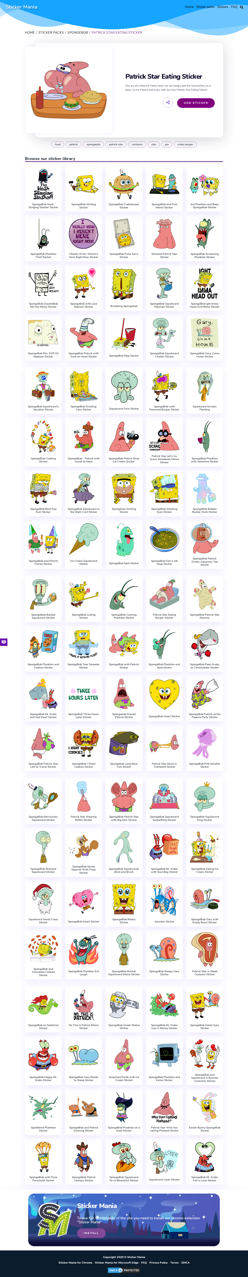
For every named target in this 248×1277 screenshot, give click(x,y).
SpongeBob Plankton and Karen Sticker (164, 1079)
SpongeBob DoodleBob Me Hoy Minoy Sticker (43, 305)
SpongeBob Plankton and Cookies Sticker (43, 666)
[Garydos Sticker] (164, 900)
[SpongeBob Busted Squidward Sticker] (43, 594)
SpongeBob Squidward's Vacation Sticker (43, 408)
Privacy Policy (158, 1263)
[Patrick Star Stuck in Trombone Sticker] (164, 743)
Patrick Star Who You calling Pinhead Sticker (164, 1129)
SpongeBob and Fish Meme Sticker (164, 206)
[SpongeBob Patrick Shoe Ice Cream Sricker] (124, 436)
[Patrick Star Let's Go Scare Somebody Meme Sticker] (164, 435)
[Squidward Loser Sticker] (164, 1158)
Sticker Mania (21, 7)
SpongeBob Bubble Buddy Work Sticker (204, 510)
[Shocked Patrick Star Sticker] (164, 233)
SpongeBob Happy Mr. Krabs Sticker (43, 1079)
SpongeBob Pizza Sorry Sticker (124, 255)
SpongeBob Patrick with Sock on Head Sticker (84, 355)
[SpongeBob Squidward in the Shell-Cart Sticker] (84, 488)
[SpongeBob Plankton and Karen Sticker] (164, 1055)
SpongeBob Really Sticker (124, 921)
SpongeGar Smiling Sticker (124, 510)
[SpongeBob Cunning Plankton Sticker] (124, 594)
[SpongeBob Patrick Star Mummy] (205, 594)
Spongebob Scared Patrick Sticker (124, 716)
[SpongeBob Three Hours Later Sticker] (84, 694)
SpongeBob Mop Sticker (124, 355)
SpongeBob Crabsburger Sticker (124, 206)
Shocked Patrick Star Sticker (164, 255)
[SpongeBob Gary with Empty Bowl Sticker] (205, 899)
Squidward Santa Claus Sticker (43, 921)
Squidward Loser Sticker (164, 1179)
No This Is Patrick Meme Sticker (84, 1027)
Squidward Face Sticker (124, 408)
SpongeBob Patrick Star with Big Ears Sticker (124, 818)
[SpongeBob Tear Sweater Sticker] (84, 644)
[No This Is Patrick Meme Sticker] (84, 1005)
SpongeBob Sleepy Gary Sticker (164, 973)
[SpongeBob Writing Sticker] (84, 184)
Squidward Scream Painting (205, 408)
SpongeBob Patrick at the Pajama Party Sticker (205, 716)
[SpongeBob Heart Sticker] (164, 695)
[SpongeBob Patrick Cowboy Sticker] (84, 1157)
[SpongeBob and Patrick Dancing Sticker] (84, 1107)
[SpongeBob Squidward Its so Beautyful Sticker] (124, 1157)
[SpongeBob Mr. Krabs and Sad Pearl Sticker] (43, 694)
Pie (167, 144)
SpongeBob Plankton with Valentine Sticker (204, 460)
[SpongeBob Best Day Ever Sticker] (43, 488)
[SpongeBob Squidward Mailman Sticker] (164, 283)
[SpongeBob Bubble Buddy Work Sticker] (205, 488)
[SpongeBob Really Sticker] (124, 899)
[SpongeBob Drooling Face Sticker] (84, 386)
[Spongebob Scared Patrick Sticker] (124, 694)
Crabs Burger (185, 144)
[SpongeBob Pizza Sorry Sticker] (124, 233)
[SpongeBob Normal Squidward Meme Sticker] (124, 949)
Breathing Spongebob (124, 306)
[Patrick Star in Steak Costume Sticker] (205, 949)
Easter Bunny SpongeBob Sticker (204, 1129)
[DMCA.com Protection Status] (124, 1273)
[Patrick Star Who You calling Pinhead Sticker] (164, 1107)
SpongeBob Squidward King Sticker (204, 818)
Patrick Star (116, 144)
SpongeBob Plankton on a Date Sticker (124, 1129)
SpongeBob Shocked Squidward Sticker (43, 870)
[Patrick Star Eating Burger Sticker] (164, 594)
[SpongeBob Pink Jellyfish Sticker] (205, 743)
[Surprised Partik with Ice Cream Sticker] (124, 1055)
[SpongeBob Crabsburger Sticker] (124, 184)
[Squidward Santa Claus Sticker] (43, 899)
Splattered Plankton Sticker (43, 1129)
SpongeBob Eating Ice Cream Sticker (204, 870)
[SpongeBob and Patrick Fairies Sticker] (43, 539)
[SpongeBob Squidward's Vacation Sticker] (43, 386)
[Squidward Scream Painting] (205, 386)
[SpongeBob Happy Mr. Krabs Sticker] (43, 1055)
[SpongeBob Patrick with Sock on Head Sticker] (84, 333)
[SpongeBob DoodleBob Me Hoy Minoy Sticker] (43, 283)
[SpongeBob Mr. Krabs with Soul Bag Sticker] (164, 847)
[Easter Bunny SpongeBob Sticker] (205, 1107)
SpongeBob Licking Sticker (83, 616)
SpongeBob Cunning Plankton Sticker (124, 616)
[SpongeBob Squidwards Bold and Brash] (124, 847)
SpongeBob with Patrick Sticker (124, 666)
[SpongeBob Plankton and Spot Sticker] (164, 644)
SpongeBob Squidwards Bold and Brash (124, 870)
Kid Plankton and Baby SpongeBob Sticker (205, 206)
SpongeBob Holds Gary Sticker (204, 1027)
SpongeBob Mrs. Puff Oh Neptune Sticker (43, 355)
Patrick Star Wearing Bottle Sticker (84, 818)
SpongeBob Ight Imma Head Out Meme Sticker (204, 305)
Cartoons (137, 144)
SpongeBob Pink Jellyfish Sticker (204, 765)
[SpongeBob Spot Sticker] (124, 540)
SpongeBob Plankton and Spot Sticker (164, 666)
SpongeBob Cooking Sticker (43, 460)
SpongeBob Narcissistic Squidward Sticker (43, 818)
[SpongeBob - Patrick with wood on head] (84, 436)
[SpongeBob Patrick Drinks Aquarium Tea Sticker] (205, 538)
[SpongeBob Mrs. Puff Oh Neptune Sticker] (43, 333)
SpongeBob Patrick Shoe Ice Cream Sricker (124, 460)
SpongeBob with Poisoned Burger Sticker (164, 408)
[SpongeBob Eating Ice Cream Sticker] (205, 847)
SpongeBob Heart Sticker (164, 716)
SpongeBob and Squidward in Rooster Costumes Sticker (204, 1078)
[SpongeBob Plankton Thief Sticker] (43, 233)
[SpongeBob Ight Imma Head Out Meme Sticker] (205, 283)
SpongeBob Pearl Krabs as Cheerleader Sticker (204, 666)
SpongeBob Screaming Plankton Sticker (204, 255)
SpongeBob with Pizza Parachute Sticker (43, 1179)
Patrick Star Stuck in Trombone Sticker (164, 765)
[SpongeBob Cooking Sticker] (43, 436)
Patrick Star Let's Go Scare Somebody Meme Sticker (164, 459)
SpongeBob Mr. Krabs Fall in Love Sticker (204, 1179)
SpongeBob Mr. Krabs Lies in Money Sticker (164, 1027)
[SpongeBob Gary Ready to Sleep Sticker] (84, 1055)
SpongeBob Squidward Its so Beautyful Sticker (123, 1179)
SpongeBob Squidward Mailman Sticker (164, 305)
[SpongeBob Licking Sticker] (84, 594)
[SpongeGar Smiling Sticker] (124, 488)
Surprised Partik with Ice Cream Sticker (124, 1079)
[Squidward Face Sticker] (124, 387)
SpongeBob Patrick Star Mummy (204, 616)
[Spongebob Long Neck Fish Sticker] (124, 743)
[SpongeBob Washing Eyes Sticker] (164, 488)
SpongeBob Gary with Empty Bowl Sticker (204, 921)
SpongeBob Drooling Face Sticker (84, 408)
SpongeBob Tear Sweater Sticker (84, 666)
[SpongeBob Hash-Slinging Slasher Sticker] (43, 184)
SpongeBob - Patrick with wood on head (84, 460)
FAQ (144, 1263)
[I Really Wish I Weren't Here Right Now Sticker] (84, 233)
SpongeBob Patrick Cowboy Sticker (83, 1179)
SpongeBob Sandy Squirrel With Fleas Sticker (83, 869)
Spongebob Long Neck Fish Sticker (124, 765)
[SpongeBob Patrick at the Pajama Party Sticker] (205, 694)
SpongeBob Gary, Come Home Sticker (204, 355)
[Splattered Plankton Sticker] (43, 1107)
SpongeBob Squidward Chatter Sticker (164, 355)
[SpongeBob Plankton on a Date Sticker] (124, 1107)
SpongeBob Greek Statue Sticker (124, 1027)
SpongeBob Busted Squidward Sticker (43, 616)
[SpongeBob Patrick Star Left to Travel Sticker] (43, 743)
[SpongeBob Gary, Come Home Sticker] (205, 333)
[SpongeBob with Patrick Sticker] (124, 644)
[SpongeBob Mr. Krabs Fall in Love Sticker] (205, 1157)
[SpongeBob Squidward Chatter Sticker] (164, 333)
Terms (174, 1263)
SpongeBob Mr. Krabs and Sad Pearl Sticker (43, 716)
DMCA (185, 1263)
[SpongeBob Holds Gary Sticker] (205, 1005)
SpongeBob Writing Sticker (83, 206)
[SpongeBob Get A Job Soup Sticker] (164, 539)
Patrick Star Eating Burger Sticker (164, 616)
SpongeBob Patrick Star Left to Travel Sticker (43, 765)
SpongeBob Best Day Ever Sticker (43, 510)
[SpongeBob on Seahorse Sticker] (43, 1005)
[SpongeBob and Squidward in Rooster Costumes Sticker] (205, 1054)
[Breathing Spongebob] (124, 284)
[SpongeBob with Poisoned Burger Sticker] (164, 386)
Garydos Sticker (164, 921)
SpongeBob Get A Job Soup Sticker (164, 562)
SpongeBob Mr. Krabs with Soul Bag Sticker (164, 870)
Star (153, 144)
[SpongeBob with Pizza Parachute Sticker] (43, 1157)
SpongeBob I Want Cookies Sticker (83, 765)
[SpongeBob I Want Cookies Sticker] (84, 743)
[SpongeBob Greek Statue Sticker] (124, 1005)
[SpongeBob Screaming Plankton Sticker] (205, 233)
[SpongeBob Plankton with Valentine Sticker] (205, 436)
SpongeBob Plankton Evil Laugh (83, 973)
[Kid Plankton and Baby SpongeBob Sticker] (205, 184)
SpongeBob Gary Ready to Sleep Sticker (83, 1079)
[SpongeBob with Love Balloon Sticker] (84, 283)
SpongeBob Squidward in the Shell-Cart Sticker (84, 510)
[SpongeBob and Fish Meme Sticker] (164, 184)
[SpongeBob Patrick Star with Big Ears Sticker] (124, 796)
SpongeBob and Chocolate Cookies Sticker (43, 972)
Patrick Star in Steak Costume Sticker (204, 973)
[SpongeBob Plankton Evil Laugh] (84, 949)
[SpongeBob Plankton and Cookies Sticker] (43, 644)
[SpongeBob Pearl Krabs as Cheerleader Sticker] (205, 644)
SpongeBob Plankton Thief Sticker (43, 255)
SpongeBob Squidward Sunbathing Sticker (164, 818)
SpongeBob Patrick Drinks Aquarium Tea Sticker (205, 561)
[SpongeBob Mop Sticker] (124, 334)
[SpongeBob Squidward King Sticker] (205, 796)
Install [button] (91, 1233)
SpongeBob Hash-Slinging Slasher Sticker (43, 206)
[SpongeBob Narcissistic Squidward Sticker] (43, 796)
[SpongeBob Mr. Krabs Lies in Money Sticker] (164, 1005)
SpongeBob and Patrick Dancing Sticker (83, 1129)
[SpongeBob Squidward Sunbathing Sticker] (164, 796)
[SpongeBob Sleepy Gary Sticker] (164, 949)
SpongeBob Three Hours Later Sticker (83, 716)
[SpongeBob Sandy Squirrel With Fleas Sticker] (84, 846)
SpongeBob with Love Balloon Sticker (83, 305)
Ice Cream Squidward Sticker (83, 562)
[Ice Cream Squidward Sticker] (84, 539)
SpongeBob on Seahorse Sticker (43, 1027)
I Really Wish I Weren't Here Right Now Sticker (83, 255)
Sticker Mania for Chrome (75, 1263)
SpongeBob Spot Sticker (124, 563)
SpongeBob (93, 144)
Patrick (73, 144)
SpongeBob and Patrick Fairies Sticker (43, 562)
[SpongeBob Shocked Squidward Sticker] (43, 847)
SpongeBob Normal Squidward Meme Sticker (124, 973)
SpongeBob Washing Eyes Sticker (164, 510)
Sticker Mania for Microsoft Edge (117, 1263)
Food (58, 144)
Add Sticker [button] (196, 103)
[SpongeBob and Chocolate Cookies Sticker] (43, 948)
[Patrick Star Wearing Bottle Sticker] (84, 796)
